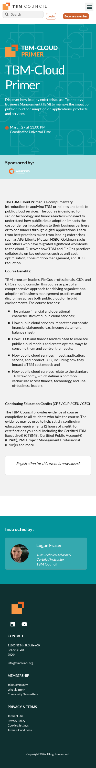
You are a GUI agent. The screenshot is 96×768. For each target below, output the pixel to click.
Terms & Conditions (20, 730)
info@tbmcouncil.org (20, 663)
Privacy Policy (16, 720)
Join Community (18, 684)
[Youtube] (24, 624)
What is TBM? (16, 689)
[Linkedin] (13, 624)
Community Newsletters (23, 694)
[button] (89, 7)
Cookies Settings (18, 725)
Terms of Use (16, 716)
